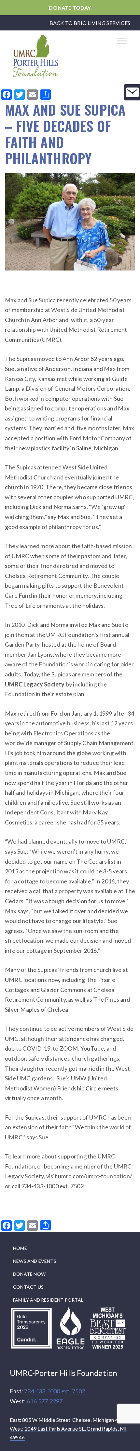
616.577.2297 (45, 1401)
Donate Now (29, 1274)
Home (20, 1248)
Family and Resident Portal (48, 1300)
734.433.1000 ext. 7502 (54, 1391)
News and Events (34, 1261)
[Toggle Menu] (122, 41)
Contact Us (28, 1287)
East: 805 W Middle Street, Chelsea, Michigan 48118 (70, 1420)
